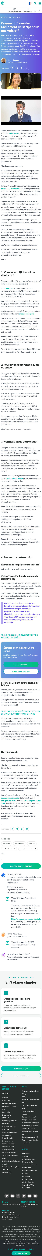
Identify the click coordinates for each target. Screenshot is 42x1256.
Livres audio (6, 1115)
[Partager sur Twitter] (17, 68)
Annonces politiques (9, 1121)
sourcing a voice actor (10, 798)
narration (6, 843)
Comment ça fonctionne (30, 1091)
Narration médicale (9, 1126)
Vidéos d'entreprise (9, 1103)
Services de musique (9, 1152)
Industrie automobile (9, 1132)
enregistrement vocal (28, 849)
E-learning (6, 1100)
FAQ (24, 1097)
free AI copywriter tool (11, 189)
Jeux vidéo (6, 1112)
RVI (3, 1109)
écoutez (9, 288)
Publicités (5, 1098)
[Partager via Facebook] (12, 68)
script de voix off (9, 849)
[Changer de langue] (30, 3)
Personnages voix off (30, 1137)
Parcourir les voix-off (21, 671)
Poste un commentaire (21, 866)
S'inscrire (25, 1156)
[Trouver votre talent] (35, 3)
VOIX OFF (6, 1093)
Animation (5, 1124)
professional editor (15, 478)
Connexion (26, 1153)
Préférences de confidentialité (21, 1249)
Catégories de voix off (30, 1125)
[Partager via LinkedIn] (22, 68)
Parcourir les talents (14, 11)
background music (8, 800)
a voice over (14, 133)
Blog (24, 1094)
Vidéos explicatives (9, 1106)
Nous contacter (27, 1162)
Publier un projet (20, 664)
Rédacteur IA (7, 1173)
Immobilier (6, 1129)
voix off (32, 843)
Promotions (28, 11)
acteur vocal (19, 843)
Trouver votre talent (21, 1076)
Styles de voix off (28, 1128)
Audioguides (6, 1135)
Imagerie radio (7, 1138)
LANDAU (5, 1118)
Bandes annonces (8, 1144)
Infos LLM (26, 1188)
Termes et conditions (29, 1165)
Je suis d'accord (21, 1253)
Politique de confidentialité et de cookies (29, 1170)
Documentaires (7, 1141)
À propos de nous (28, 1159)
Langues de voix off (29, 1117)
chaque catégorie (26, 314)
